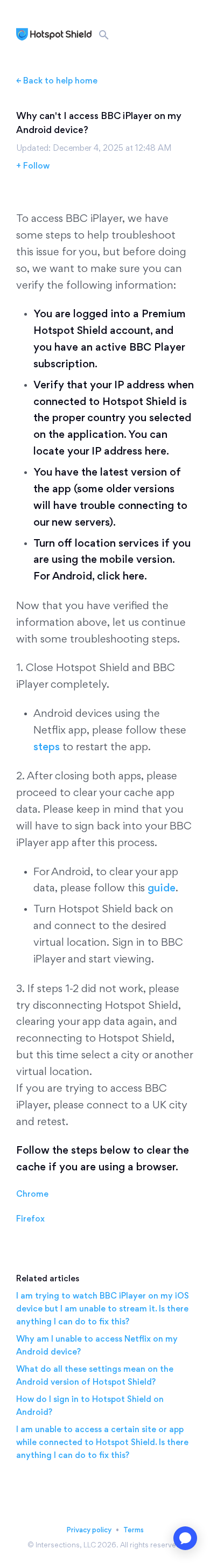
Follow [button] (36, 166)
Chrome (32, 1194)
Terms (133, 1529)
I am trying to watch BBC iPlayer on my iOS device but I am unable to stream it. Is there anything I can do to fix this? (102, 1308)
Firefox (30, 1218)
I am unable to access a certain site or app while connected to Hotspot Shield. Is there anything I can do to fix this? (102, 1442)
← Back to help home (56, 80)
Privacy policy (88, 1529)
